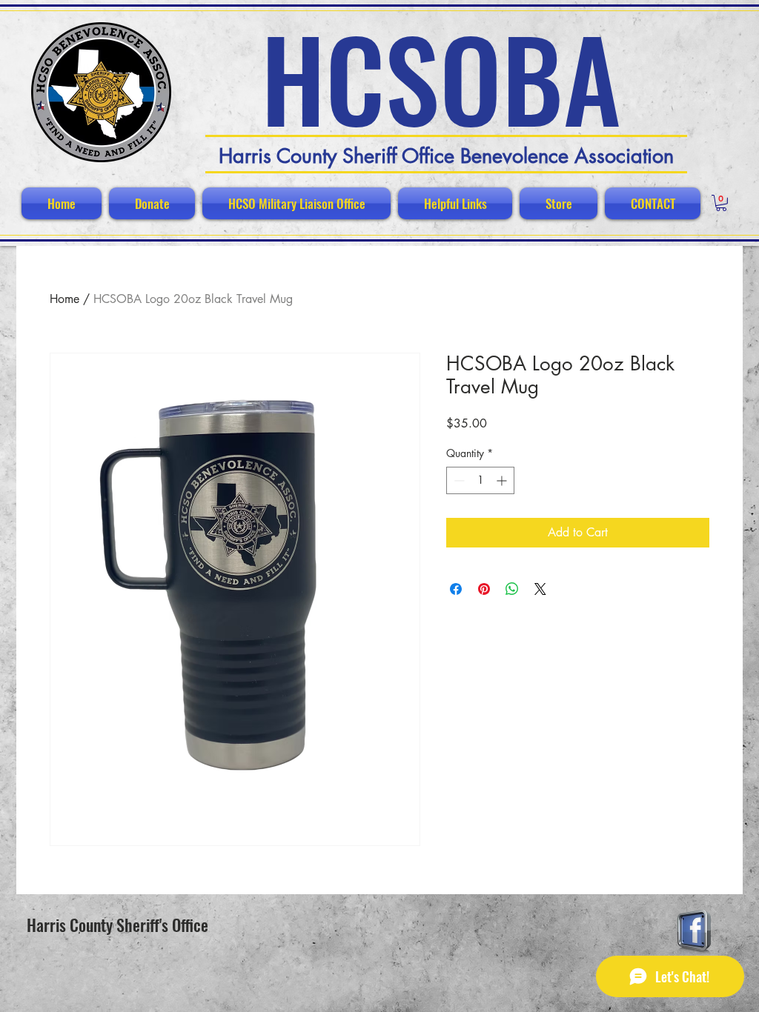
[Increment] (503, 480)
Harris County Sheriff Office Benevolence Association (446, 156)
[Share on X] (540, 589)
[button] (721, 203)
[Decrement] (457, 480)
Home (64, 299)
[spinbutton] (480, 480)
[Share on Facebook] (456, 589)
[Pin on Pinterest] (484, 589)
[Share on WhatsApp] (512, 589)
